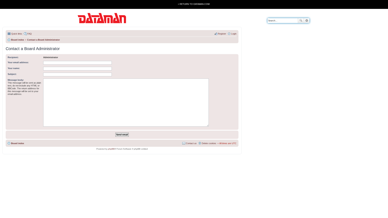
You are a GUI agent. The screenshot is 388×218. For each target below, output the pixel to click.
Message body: (16, 80)
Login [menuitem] (233, 33)
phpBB (111, 149)
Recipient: (13, 57)
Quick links (16, 33)
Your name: (14, 68)
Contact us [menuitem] (191, 143)
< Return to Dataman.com (194, 4)
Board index (17, 143)
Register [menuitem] (222, 33)
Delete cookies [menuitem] (209, 143)
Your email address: (18, 62)
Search (301, 20)
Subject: (12, 74)
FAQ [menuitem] (29, 33)
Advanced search (306, 20)
